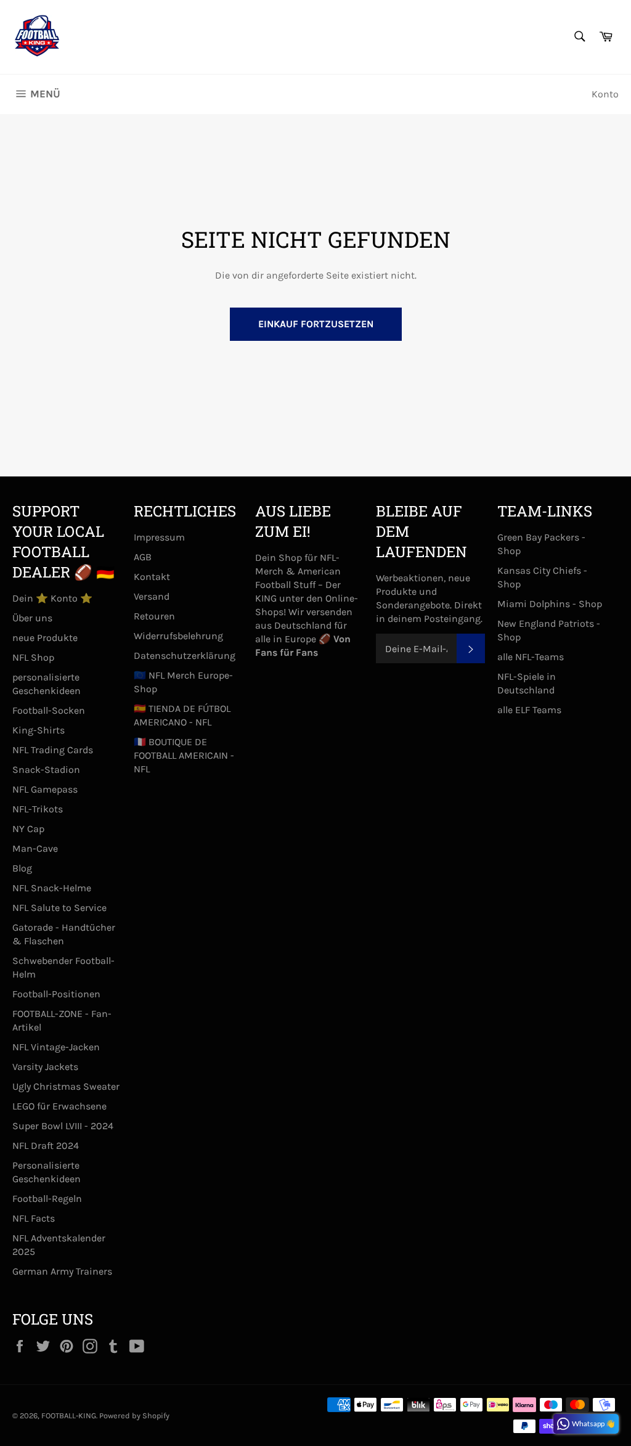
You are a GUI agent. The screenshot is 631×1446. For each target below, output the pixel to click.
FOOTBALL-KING (68, 1415)
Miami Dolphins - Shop (549, 604)
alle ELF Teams (529, 710)
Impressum (159, 537)
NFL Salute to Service (59, 907)
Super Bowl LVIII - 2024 (62, 1126)
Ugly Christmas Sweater (66, 1086)
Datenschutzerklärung (184, 655)
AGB (143, 557)
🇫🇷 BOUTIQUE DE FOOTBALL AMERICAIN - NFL (184, 755)
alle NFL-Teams (530, 657)
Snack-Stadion (46, 769)
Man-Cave (35, 848)
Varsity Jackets (45, 1066)
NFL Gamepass (45, 789)
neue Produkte (45, 637)
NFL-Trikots (37, 809)
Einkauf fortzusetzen (315, 324)
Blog (22, 868)
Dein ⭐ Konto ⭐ (52, 598)
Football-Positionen (56, 994)
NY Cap (28, 829)
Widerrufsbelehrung (178, 636)
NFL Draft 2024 (45, 1145)
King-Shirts (38, 730)
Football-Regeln (47, 1198)
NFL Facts (33, 1218)
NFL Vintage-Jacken (56, 1047)
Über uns (32, 618)
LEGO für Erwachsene (59, 1106)
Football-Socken (48, 710)
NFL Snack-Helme (51, 888)
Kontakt (152, 576)
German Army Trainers (62, 1271)
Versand (151, 596)
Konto (605, 94)
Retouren (154, 616)
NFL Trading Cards (52, 750)
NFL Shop (33, 657)
